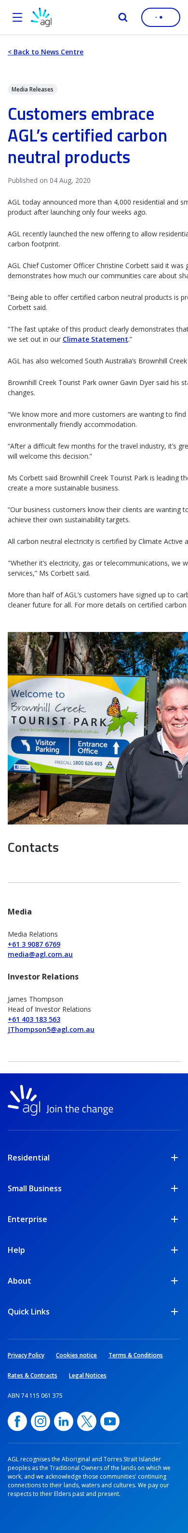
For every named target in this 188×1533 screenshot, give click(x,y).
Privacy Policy (26, 1355)
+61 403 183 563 (34, 1019)
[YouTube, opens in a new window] (110, 1421)
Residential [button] (29, 1157)
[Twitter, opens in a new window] (86, 1421)
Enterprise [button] (27, 1219)
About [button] (19, 1280)
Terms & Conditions (135, 1355)
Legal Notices (88, 1375)
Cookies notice (76, 1355)
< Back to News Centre (45, 51)
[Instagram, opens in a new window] (40, 1421)
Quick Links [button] (29, 1311)
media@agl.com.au (40, 954)
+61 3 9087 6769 (34, 944)
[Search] (123, 17)
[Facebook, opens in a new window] (17, 1421)
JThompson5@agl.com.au (51, 1029)
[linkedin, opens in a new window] (63, 1421)
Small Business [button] (35, 1188)
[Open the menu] (17, 17)
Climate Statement (95, 339)
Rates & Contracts (32, 1375)
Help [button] (16, 1250)
